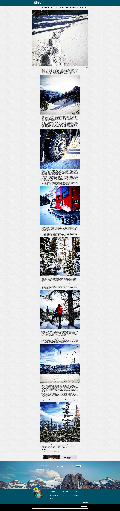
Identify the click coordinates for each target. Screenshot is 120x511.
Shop (64, 498)
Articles (76, 494)
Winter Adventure (56, 451)
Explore (67, 2)
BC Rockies (51, 498)
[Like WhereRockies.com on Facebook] (85, 502)
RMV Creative (86, 509)
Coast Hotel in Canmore (53, 116)
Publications (81, 2)
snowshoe (51, 451)
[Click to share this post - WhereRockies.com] (86, 67)
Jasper (50, 497)
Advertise (76, 2)
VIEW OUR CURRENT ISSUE (39, 500)
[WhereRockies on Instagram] (87, 502)
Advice (64, 494)
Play (64, 497)
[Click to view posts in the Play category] (34, 67)
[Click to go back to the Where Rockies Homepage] (37, 2)
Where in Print (77, 497)
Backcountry (44, 451)
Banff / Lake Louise (52, 494)
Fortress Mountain (44, 73)
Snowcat (47, 451)
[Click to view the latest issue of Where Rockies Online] (39, 491)
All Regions (62, 2)
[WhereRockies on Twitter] (86, 502)
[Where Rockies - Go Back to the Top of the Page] (83, 502)
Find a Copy (76, 495)
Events (71, 2)
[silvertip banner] (60, 458)
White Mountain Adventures (61, 445)
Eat (64, 495)
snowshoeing (46, 69)
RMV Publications (75, 509)
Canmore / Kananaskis (53, 495)
